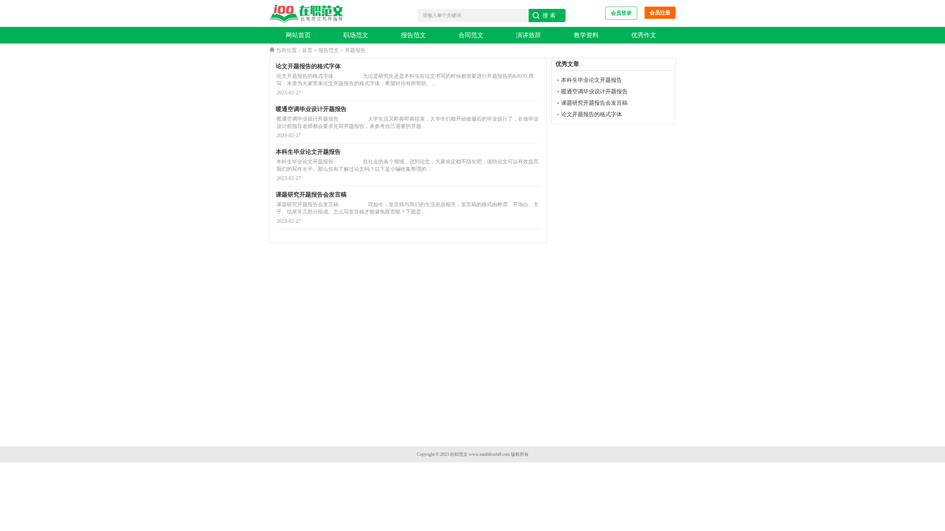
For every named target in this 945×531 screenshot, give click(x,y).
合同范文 (471, 35)
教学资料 (586, 35)
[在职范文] (308, 14)
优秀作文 (643, 35)
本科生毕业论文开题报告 (591, 80)
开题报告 (355, 50)
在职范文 (459, 454)
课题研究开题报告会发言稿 (594, 103)
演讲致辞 (528, 35)
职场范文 (355, 35)
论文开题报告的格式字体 (591, 114)
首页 (307, 50)
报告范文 (413, 35)
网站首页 (298, 35)
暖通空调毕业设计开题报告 (594, 91)
